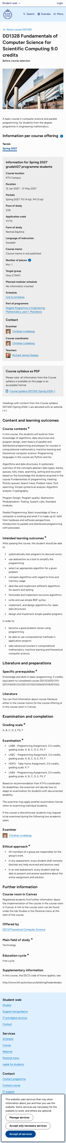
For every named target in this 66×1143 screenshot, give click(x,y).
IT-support (8, 1091)
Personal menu (11, 1057)
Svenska (45, 13)
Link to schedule (15, 297)
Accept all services (20, 1134)
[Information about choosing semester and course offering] (61, 136)
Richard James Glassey (25, 355)
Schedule (8, 1038)
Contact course (11, 1085)
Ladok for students (13, 1064)
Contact (7, 1024)
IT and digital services (15, 1017)
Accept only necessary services (27, 1125)
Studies (7, 1005)
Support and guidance (15, 1011)
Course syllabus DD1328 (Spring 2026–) (32, 391)
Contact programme (14, 1078)
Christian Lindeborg (23, 331)
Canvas (7, 1045)
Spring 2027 (10, 148)
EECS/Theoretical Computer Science (24, 929)
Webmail (7, 1051)
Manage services (19, 1117)
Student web (9, 3)
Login (60, 3)
